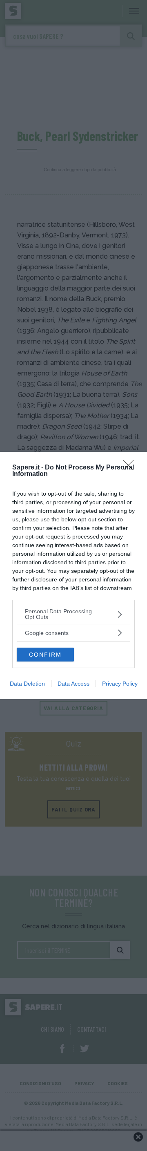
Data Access (73, 683)
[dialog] (73, 575)
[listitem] (73, 614)
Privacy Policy (120, 683)
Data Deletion (27, 683)
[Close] (131, 468)
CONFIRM (45, 654)
